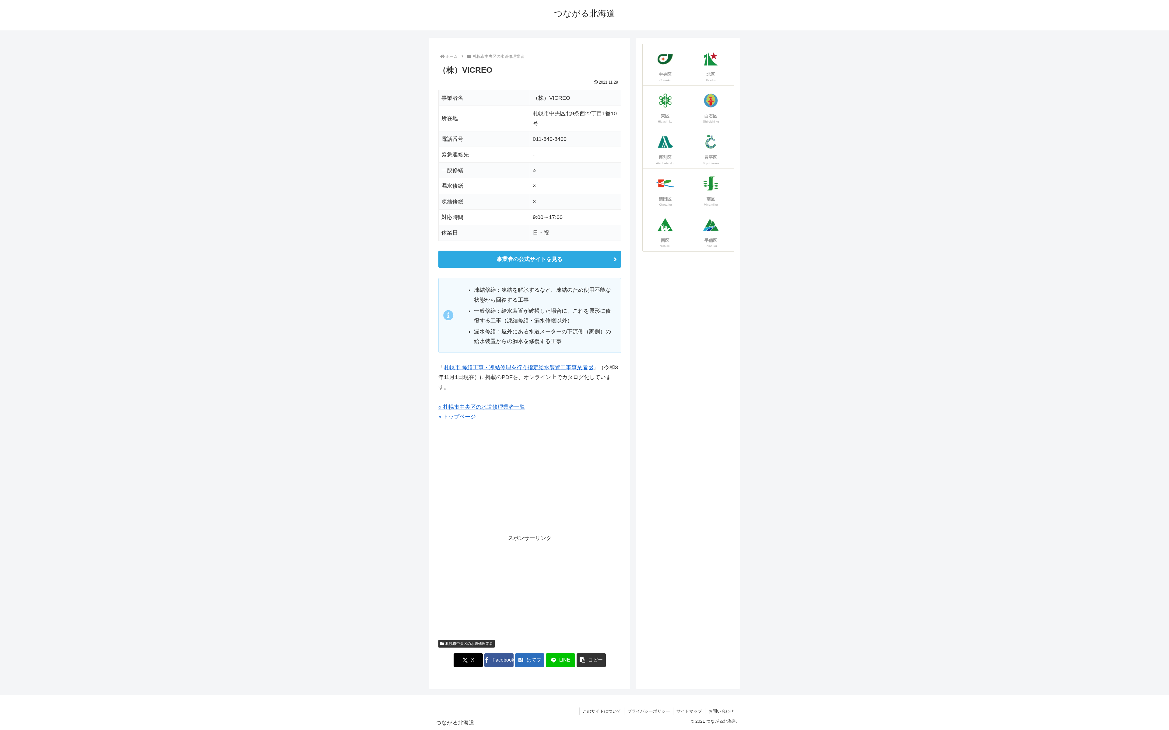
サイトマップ (689, 711)
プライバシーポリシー (648, 711)
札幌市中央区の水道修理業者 (469, 643)
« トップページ (457, 417)
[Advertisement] (529, 480)
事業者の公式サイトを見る (530, 259)
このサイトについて (602, 711)
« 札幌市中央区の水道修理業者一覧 (481, 407)
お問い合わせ (721, 711)
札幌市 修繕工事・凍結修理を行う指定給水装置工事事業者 (516, 367)
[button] (591, 660)
